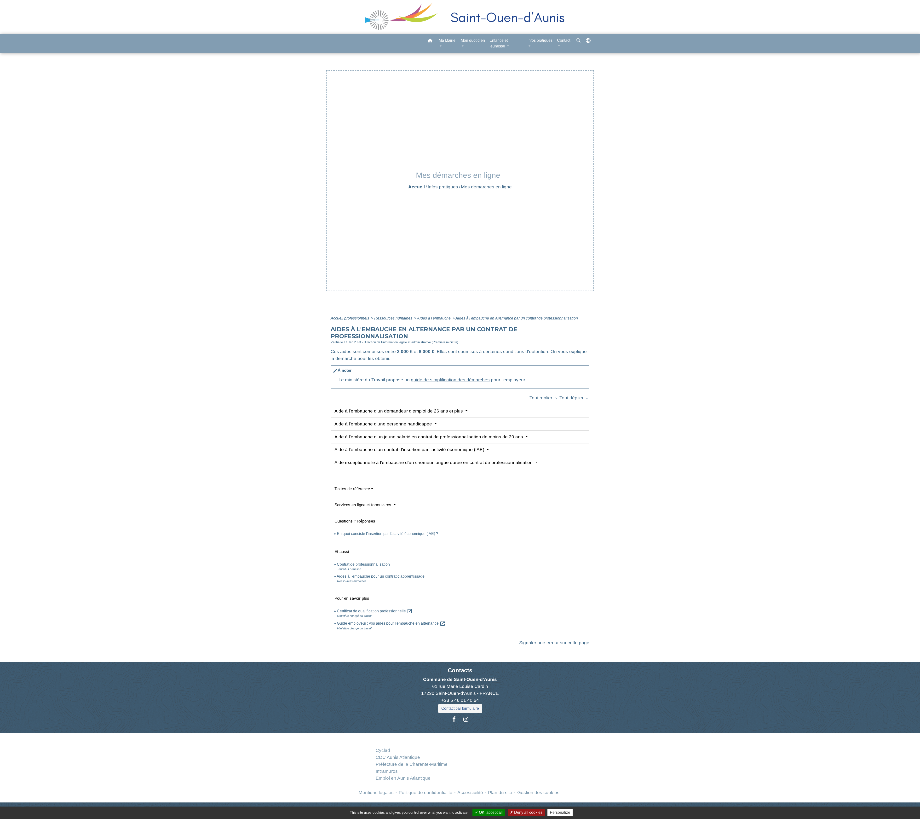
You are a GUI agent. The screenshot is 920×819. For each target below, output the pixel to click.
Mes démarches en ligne (486, 186)
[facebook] (454, 719)
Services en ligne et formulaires (363, 505)
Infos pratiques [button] (540, 40)
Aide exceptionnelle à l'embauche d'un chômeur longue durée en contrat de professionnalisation (434, 462)
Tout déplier (574, 397)
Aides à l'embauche (434, 318)
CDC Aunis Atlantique (398, 757)
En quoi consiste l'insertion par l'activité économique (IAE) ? (387, 534)
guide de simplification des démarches (450, 379)
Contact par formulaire (460, 708)
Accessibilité (470, 792)
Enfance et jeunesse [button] (498, 43)
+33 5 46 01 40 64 (460, 700)
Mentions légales (376, 792)
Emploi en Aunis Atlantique (403, 778)
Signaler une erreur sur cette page (554, 642)
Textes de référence (352, 489)
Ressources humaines (393, 318)
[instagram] (466, 719)
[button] (430, 41)
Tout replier (543, 397)
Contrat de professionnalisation (363, 564)
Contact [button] (563, 40)
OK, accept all (490, 812)
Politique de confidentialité (425, 792)
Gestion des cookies (538, 792)
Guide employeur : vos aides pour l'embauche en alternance (391, 623)
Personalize (560, 812)
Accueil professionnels (350, 318)
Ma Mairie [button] (447, 40)
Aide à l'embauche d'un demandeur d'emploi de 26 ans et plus (399, 410)
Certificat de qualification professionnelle (375, 611)
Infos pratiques (443, 186)
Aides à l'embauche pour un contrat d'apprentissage (381, 576)
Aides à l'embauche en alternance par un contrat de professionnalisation (516, 318)
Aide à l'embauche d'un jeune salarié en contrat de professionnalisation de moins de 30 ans (429, 436)
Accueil (416, 186)
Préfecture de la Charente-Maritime (412, 764)
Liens (411, 739)
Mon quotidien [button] (473, 40)
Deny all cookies (527, 812)
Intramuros (387, 771)
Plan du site (500, 792)
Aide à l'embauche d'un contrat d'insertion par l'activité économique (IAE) (409, 449)
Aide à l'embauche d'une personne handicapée (383, 423)
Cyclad (383, 750)
